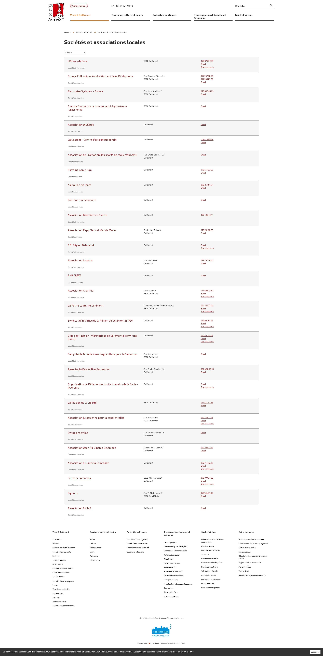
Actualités (56, 539)
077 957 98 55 (207, 76)
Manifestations (207, 546)
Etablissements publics (210, 587)
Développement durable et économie (210, 16)
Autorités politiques (165, 14)
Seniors (55, 585)
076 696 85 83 (207, 91)
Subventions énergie (209, 571)
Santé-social (57, 593)
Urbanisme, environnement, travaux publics (253, 557)
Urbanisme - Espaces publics (175, 551)
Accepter (315, 652)
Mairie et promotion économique (251, 539)
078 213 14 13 (206, 184)
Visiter (92, 539)
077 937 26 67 (207, 260)
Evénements (95, 560)
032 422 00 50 (207, 369)
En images (94, 556)
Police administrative (60, 572)
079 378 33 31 (207, 447)
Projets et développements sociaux (178, 584)
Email (203, 64)
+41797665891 (207, 139)
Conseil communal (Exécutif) (138, 548)
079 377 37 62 (207, 478)
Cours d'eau (168, 588)
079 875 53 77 (207, 61)
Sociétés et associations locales (112, 32)
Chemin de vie (244, 571)
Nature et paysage (171, 555)
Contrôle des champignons (63, 581)
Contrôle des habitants (61, 552)
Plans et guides (245, 567)
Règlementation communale (250, 563)
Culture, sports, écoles (248, 548)
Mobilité (55, 543)
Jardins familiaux (59, 601)
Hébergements (96, 548)
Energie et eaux (245, 552)
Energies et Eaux (171, 580)
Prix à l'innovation (171, 596)
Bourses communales (209, 559)
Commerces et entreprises (62, 568)
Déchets (55, 556)
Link (161, 64)
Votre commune (79, 6)
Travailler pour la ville (61, 589)
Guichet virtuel (243, 14)
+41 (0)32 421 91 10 (122, 5)
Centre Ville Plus (170, 592)
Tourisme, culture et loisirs (127, 14)
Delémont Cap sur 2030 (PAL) (175, 546)
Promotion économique (173, 571)
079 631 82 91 (207, 320)
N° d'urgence (57, 564)
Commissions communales (137, 543)
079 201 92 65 (207, 230)
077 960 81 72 (207, 79)
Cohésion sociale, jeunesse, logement (253, 543)
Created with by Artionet (148, 643)
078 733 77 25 (207, 417)
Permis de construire (172, 563)
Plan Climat (168, 559)
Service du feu (58, 577)
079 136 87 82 (207, 493)
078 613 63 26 (207, 169)
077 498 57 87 (207, 290)
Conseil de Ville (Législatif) (137, 539)
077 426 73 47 (207, 215)
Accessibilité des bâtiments (63, 606)
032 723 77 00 (207, 305)
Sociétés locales (59, 560)
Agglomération (170, 567)
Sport (92, 552)
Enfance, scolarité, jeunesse (63, 548)
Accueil (67, 32)
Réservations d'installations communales (212, 540)
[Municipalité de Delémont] (56, 13)
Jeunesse (205, 554)
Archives (55, 597)
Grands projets (170, 542)
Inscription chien (207, 583)
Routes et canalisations (173, 575)
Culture (93, 543)
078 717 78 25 (207, 463)
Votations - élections (135, 552)
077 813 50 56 (207, 402)
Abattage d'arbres (208, 575)
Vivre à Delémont (80, 14)
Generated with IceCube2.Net (173, 643)
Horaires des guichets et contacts (252, 575)
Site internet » (207, 67)
